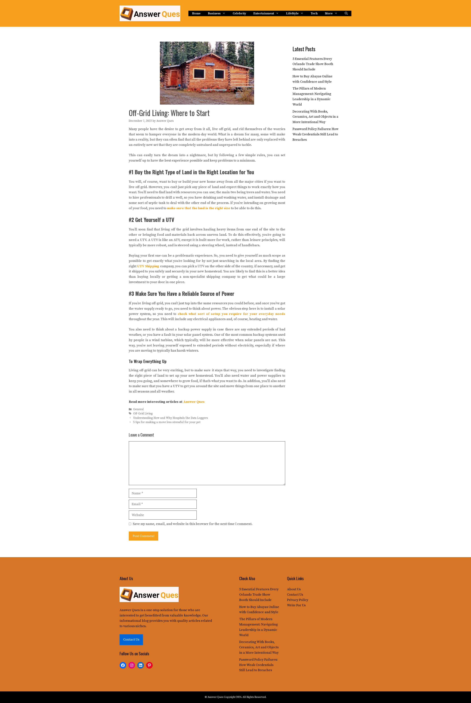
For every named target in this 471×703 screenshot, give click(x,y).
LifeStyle (292, 13)
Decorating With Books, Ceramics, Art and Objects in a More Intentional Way (315, 116)
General (138, 409)
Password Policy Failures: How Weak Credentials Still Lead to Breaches (316, 134)
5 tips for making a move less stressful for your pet (166, 422)
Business (214, 13)
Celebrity (239, 13)
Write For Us (296, 605)
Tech (314, 13)
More (329, 13)
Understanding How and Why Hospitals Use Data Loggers (170, 418)
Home (196, 13)
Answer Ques (194, 402)
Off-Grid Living (143, 414)
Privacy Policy (297, 600)
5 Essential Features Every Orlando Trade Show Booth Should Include (313, 64)
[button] (346, 13)
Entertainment (263, 13)
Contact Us (131, 639)
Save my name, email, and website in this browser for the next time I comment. (192, 524)
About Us (294, 589)
